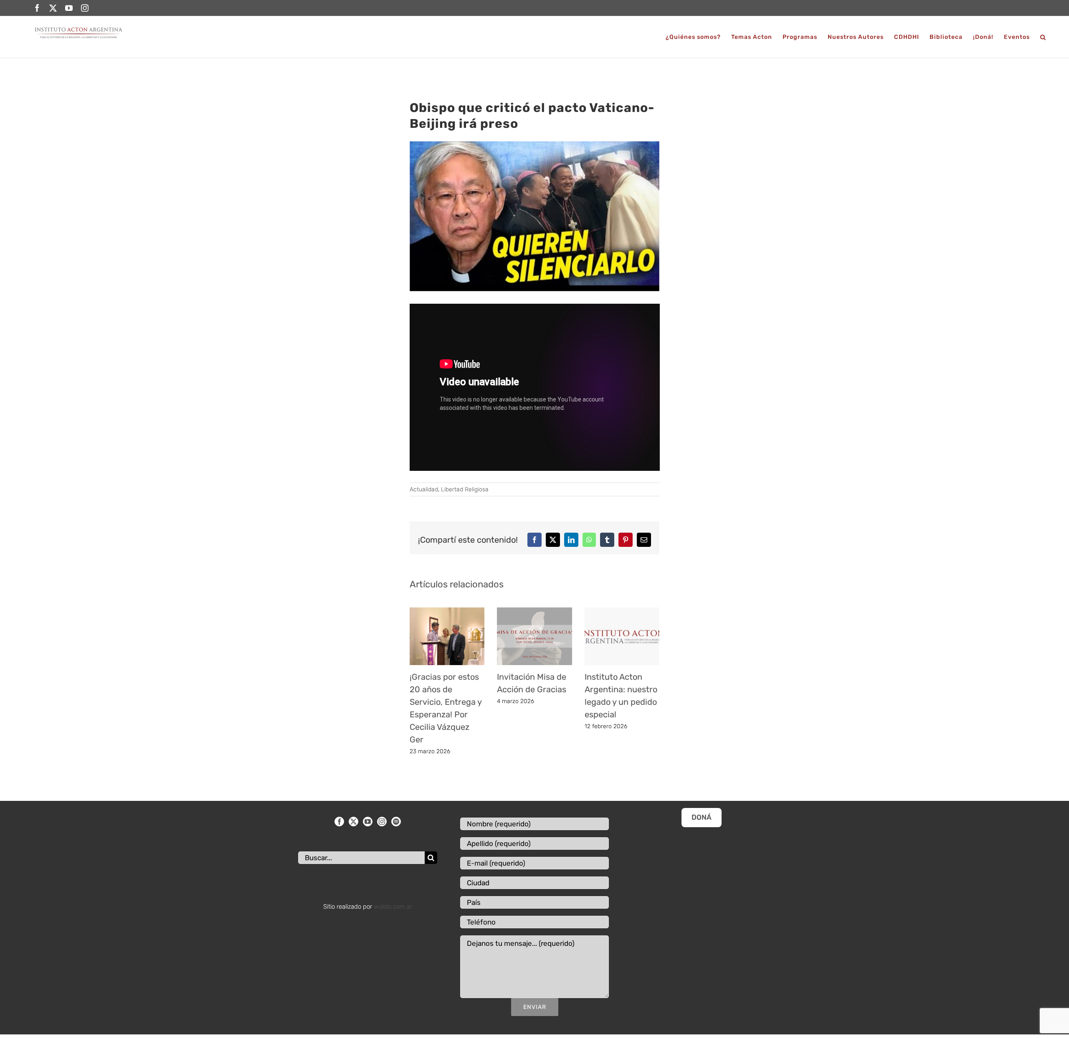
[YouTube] (367, 821)
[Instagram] (382, 821)
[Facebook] (339, 821)
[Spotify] (396, 821)
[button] (1043, 37)
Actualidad (424, 489)
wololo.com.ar (393, 906)
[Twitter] (353, 821)
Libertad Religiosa (465, 489)
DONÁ (702, 817)
